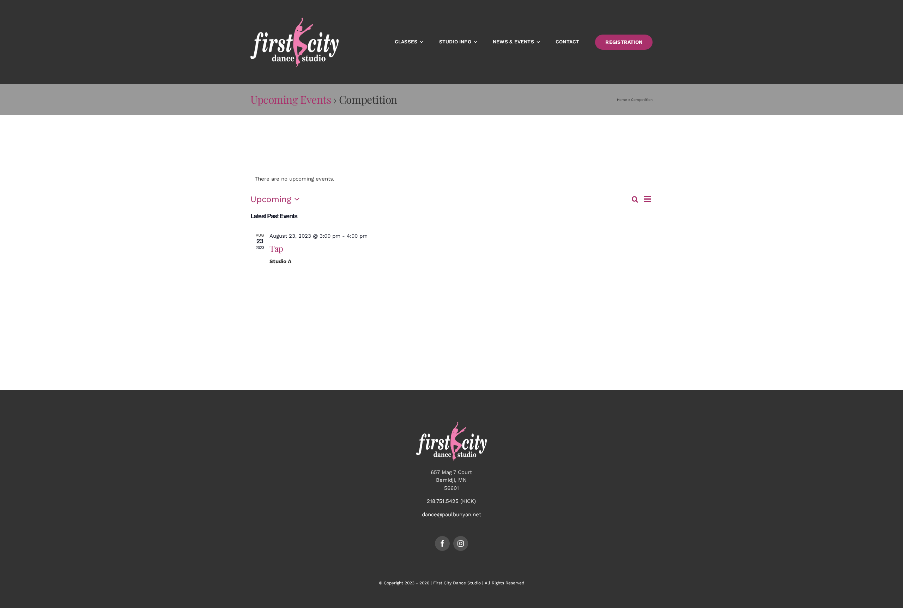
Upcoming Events (290, 99)
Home (622, 100)
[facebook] (442, 543)
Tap (276, 248)
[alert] (451, 179)
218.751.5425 (443, 501)
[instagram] (460, 543)
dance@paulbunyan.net (451, 514)
